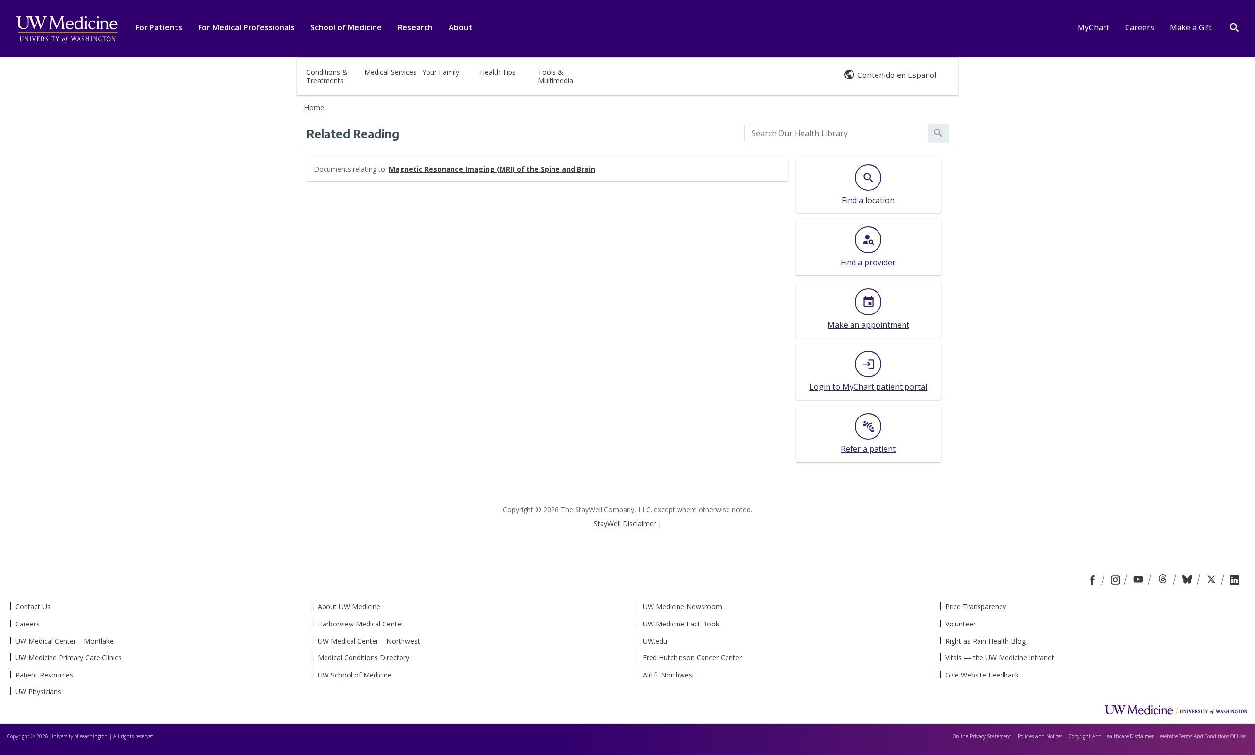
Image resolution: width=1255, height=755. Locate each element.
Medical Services (390, 72)
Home (314, 107)
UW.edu (655, 641)
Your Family (440, 72)
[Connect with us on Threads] (1164, 580)
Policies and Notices (1040, 736)
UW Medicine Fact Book (681, 623)
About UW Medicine (349, 606)
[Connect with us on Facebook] (1094, 580)
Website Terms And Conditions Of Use (1202, 736)
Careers (1139, 27)
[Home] (1176, 710)
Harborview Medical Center (360, 623)
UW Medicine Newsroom (682, 606)
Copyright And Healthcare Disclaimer (1111, 736)
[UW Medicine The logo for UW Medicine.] (67, 29)
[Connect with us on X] (1212, 580)
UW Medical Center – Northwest (369, 641)
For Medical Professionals (246, 27)
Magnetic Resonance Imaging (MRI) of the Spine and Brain (492, 169)
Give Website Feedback (982, 674)
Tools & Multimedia (555, 76)
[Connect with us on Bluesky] (1188, 580)
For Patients (158, 27)
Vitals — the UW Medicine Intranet (999, 657)
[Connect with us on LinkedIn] (1234, 580)
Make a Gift (1191, 27)
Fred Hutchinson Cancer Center (692, 657)
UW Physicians (38, 691)
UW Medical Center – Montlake (64, 641)
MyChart (1093, 27)
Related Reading (352, 133)
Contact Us (32, 606)
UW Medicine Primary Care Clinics (68, 657)
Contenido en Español (896, 74)
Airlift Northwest (669, 674)
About (461, 27)
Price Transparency (975, 606)
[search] (836, 133)
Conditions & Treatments (327, 76)
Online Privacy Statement (982, 736)
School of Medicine (346, 27)
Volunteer (960, 623)
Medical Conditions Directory (363, 657)
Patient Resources (44, 674)
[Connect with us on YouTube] (1139, 580)
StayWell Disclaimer (625, 523)
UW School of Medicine (355, 674)
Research (415, 27)
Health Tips (498, 72)
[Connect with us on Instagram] (1116, 580)
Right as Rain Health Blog (985, 641)
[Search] (1234, 26)
